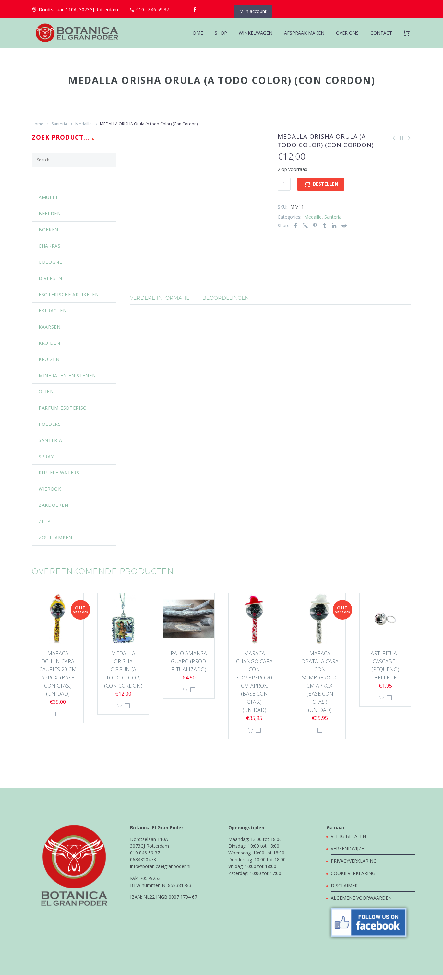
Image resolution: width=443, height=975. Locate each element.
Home (37, 124)
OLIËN (46, 392)
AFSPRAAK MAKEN (304, 33)
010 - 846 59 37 (152, 9)
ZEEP (45, 521)
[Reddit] (344, 225)
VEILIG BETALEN (349, 836)
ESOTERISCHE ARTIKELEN (69, 294)
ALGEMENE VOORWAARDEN (361, 898)
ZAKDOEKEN (53, 505)
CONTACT (381, 33)
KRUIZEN (49, 359)
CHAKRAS (50, 246)
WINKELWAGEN (255, 33)
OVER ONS (347, 33)
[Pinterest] (315, 225)
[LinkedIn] (334, 225)
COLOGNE (50, 262)
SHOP (221, 33)
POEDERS (50, 424)
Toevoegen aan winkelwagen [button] (119, 706)
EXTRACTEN (52, 311)
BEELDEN (50, 213)
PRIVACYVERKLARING (354, 861)
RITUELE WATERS (59, 473)
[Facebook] (195, 9)
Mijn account (253, 11)
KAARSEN (50, 327)
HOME (196, 33)
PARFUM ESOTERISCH (64, 408)
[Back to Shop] (401, 138)
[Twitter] (305, 225)
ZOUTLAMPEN (55, 537)
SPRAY (46, 456)
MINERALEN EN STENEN (67, 375)
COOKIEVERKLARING (353, 873)
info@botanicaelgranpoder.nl (160, 866)
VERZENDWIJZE (347, 848)
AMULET (48, 197)
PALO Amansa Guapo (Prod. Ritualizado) (189, 661)
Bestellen (325, 184)
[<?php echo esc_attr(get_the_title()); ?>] (57, 714)
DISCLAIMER (344, 885)
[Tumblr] (324, 225)
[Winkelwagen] (409, 33)
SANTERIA (50, 440)
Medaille (83, 124)
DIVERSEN (50, 278)
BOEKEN (48, 229)
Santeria (59, 124)
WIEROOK (50, 489)
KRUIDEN (49, 343)
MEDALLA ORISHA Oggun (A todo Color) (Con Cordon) (123, 669)
